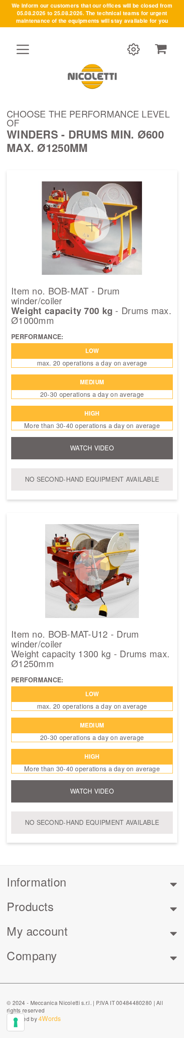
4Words (49, 1018)
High (91, 413)
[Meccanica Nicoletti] (92, 76)
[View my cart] (161, 49)
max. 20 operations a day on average (92, 363)
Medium (92, 382)
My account (37, 930)
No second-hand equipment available (92, 479)
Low (92, 350)
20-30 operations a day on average (92, 394)
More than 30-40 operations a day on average (92, 425)
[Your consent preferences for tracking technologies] (15, 1022)
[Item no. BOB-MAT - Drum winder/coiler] (92, 228)
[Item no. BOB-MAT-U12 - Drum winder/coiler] (92, 571)
